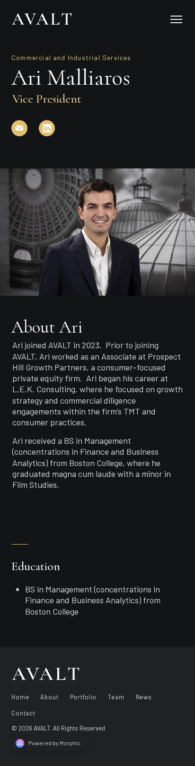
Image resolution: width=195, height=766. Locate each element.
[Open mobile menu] (176, 18)
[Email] (25, 134)
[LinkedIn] (52, 134)
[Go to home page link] (45, 673)
